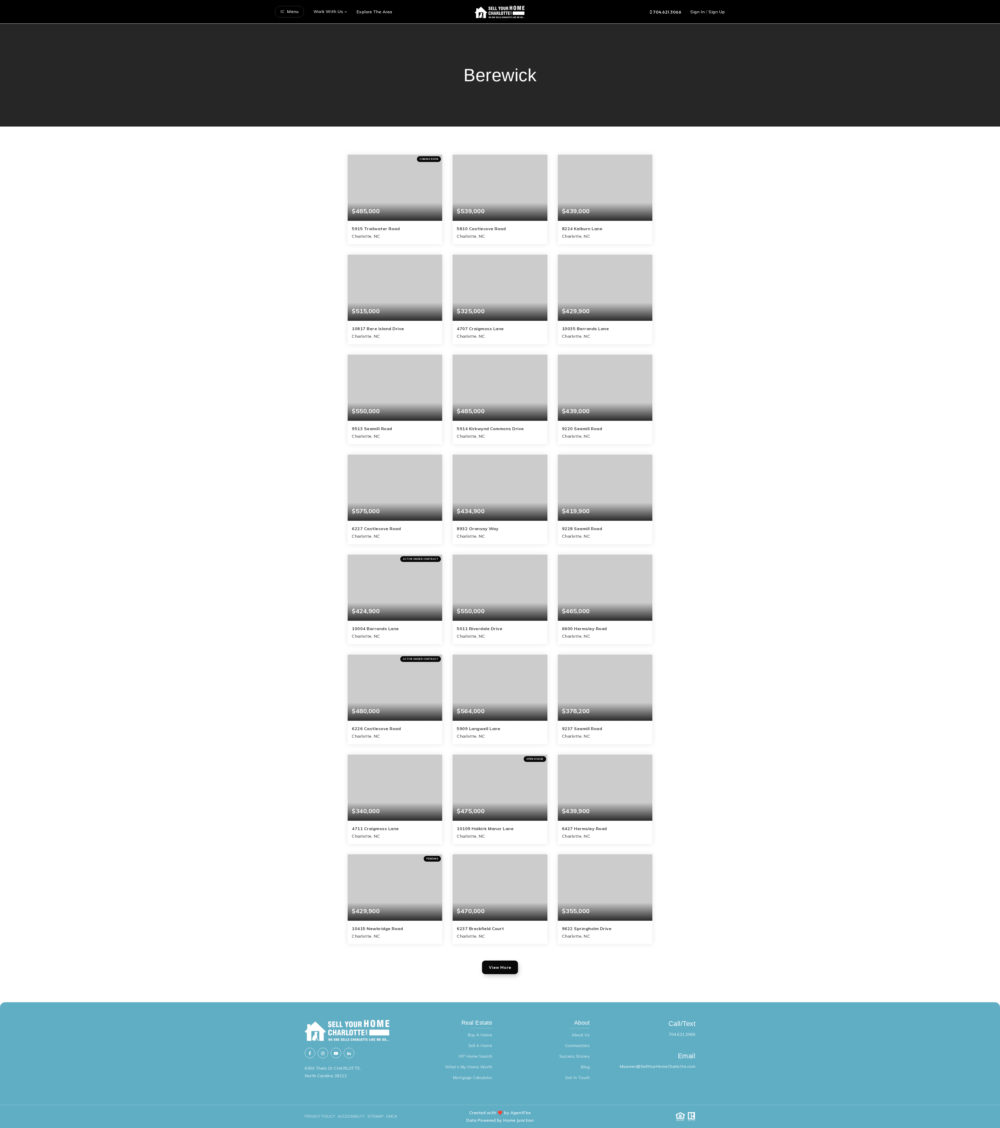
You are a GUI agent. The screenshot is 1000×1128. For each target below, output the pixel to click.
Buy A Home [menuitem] (480, 1034)
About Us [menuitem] (581, 1034)
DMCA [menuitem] (391, 1116)
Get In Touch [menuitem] (577, 1077)
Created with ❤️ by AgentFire (500, 1112)
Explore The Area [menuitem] (374, 11)
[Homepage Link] (500, 11)
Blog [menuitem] (585, 1066)
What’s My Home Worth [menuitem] (468, 1066)
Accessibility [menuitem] (351, 1116)
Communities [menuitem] (577, 1045)
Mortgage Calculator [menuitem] (472, 1077)
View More (500, 967)
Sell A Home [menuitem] (480, 1045)
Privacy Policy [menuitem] (320, 1116)
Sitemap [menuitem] (375, 1116)
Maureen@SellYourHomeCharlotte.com (658, 1066)
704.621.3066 (666, 12)
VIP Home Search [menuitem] (475, 1056)
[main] (500, 513)
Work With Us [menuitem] (328, 11)
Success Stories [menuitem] (574, 1056)
